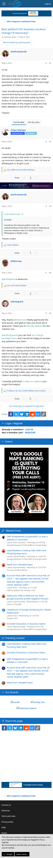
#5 (50, 313)
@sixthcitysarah (10, 335)
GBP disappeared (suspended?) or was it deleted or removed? (27, 538)
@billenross (20, 319)
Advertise (5, 810)
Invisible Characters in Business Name (26, 623)
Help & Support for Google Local (21, 590)
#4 (50, 272)
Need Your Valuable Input (20, 564)
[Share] (46, 63)
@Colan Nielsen (34, 325)
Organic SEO (12, 618)
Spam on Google (14, 604)
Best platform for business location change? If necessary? (23, 31)
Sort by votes (33, 122)
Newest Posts (13, 530)
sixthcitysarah (10, 37)
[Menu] (4, 4)
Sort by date (19, 122)
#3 (50, 206)
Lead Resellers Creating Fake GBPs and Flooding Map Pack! (26, 552)
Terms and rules (8, 816)
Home (4, 833)
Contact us (6, 805)
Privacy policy (7, 821)
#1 (50, 63)
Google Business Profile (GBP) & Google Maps (27, 545)
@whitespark (8, 279)
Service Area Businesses (17, 570)
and (16, 285)
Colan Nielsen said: (12, 214)
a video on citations (32, 381)
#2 (50, 141)
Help (3, 827)
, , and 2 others (26, 390)
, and (20, 169)
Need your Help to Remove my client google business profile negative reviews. (28, 597)
